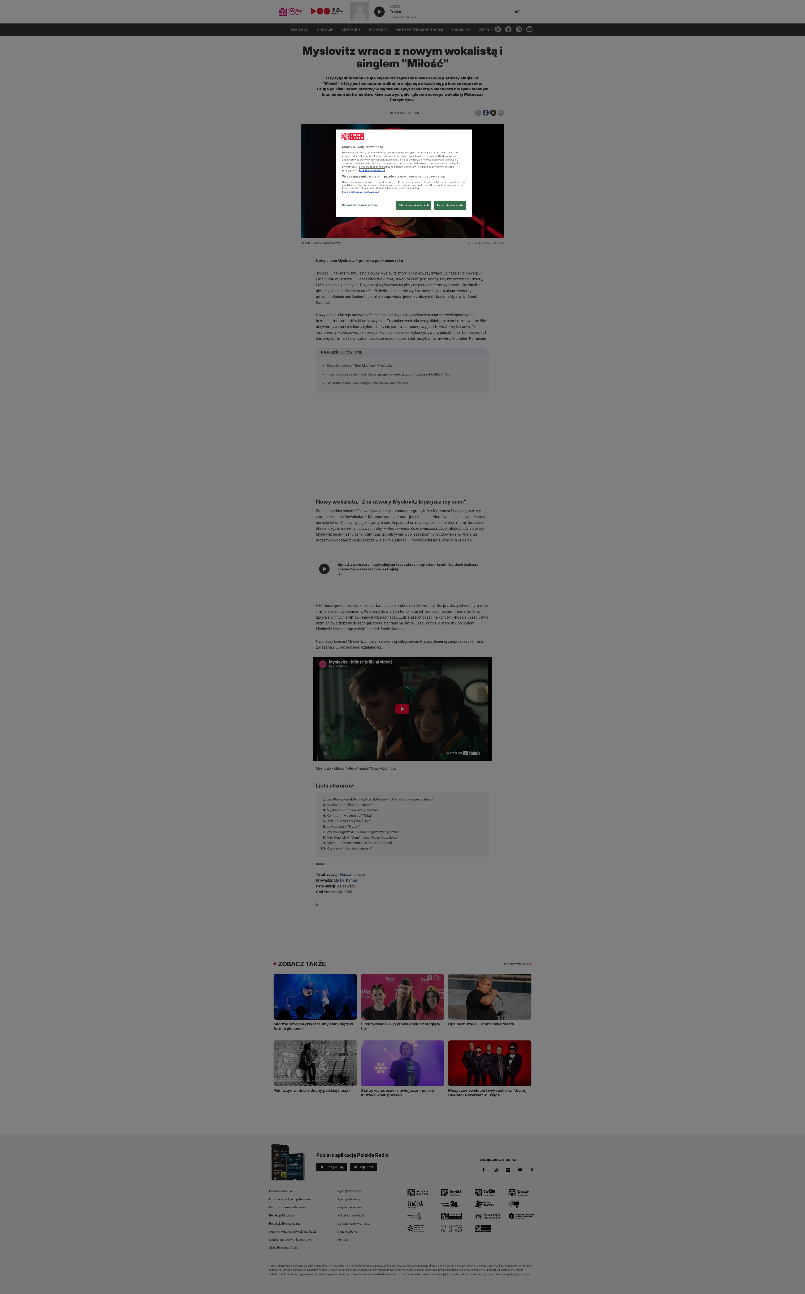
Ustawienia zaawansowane (360, 204)
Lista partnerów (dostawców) (360, 191)
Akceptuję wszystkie (450, 205)
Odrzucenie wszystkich (414, 205)
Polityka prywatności (372, 170)
